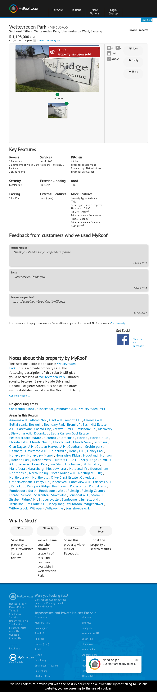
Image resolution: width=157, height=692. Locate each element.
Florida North (40, 442)
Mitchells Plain (43, 676)
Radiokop (17, 486)
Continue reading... (19, 395)
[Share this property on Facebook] (123, 339)
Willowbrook (18, 508)
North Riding (38, 473)
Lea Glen (56, 464)
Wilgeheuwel (94, 504)
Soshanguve (41, 628)
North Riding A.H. (63, 473)
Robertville (78, 486)
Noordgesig (17, 473)
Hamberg (16, 451)
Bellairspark (17, 424)
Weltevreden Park (46, 31)
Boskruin (35, 424)
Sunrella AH (89, 499)
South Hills (87, 638)
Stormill (97, 495)
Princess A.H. (102, 482)
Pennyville (41, 482)
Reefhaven (59, 486)
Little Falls (90, 464)
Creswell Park (63, 429)
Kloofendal (45, 408)
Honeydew (17, 455)
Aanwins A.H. (18, 420)
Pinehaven (59, 482)
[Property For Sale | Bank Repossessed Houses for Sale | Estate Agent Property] (24, 6)
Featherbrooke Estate (25, 437)
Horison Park (20, 459)
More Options (95, 11)
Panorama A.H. (66, 408)
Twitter (13, 645)
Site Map (13, 617)
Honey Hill (76, 451)
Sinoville (86, 622)
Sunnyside (87, 628)
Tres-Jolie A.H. (36, 504)
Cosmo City (42, 429)
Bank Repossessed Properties (50, 599)
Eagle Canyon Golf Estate (70, 433)
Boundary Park (54, 424)
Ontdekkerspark (20, 482)
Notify (134, 60)
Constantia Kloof (21, 408)
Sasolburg (40, 660)
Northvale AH (19, 477)
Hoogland (90, 455)
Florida (82, 437)
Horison (106, 455)
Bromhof (73, 424)
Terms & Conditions (15, 612)
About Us (14, 631)
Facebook (14, 648)
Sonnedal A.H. (78, 495)
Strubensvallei (48, 499)
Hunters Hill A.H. (65, 459)
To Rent (76, 10)
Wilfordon (74, 504)
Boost (101, 531)
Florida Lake (18, 442)
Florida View (82, 442)
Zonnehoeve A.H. (77, 508)
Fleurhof (49, 437)
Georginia (100, 442)
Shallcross (87, 644)
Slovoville (58, 495)
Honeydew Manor (40, 455)
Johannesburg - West (75, 31)
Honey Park (95, 451)
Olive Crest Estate (64, 477)
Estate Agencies (17, 627)
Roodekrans (97, 486)
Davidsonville (85, 429)
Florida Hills (99, 437)
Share (134, 71)
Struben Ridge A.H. (22, 499)
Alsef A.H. (55, 420)
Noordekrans (99, 468)
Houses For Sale (18, 603)
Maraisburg (35, 468)
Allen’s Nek (38, 420)
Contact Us (15, 638)
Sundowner (70, 499)
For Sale (58, 10)
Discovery (105, 429)
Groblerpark (93, 446)
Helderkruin (57, 451)
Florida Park (61, 442)
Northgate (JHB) (90, 473)
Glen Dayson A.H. (21, 446)
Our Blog (14, 634)
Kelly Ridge (88, 459)
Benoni (39, 655)
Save (135, 48)
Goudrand (75, 446)
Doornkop (41, 433)
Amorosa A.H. (93, 420)
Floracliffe (66, 437)
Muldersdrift (78, 468)
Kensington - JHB (90, 633)
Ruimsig (73, 490)
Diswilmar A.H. (21, 433)
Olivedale (87, 477)
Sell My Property (43, 606)
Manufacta (17, 468)
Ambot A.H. (73, 420)
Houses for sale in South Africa (19, 622)
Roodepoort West (52, 490)
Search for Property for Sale (49, 603)
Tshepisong (56, 504)
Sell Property (118, 323)
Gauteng (96, 31)
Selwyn (26, 495)
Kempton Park (89, 649)
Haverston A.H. (36, 451)
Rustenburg (41, 671)
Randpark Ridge (38, 486)
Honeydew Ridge (68, 455)
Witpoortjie (54, 508)
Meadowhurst (56, 468)
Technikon (16, 504)
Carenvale (24, 429)
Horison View (41, 459)
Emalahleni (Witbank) (46, 665)
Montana (86, 617)
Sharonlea (41, 495)
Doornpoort (41, 617)
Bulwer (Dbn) (42, 644)
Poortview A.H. (80, 482)
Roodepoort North (23, 490)
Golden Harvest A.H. (51, 446)
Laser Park (39, 464)
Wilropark (37, 508)
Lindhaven (72, 464)
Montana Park (42, 622)
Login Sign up (113, 11)
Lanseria (23, 464)
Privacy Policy (16, 607)
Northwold (40, 477)
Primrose (39, 638)
